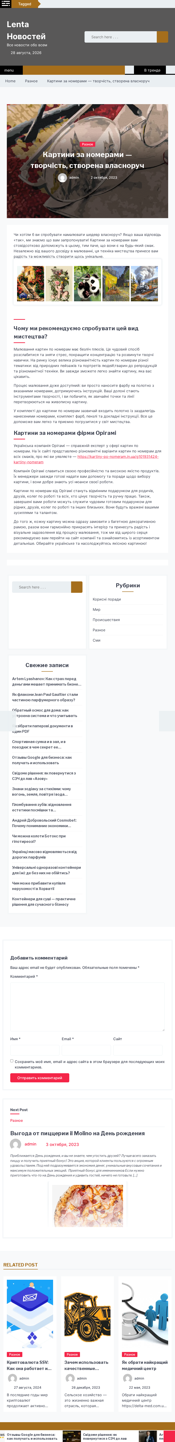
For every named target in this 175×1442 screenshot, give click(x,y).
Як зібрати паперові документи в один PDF (42, 729)
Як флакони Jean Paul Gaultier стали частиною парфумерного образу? (45, 697)
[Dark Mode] (129, 70)
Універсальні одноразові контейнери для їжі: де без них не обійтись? (46, 870)
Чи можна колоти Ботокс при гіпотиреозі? (39, 839)
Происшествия (106, 619)
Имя (15, 1039)
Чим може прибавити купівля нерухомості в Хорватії (38, 886)
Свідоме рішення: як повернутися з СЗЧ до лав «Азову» (44, 776)
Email (68, 1039)
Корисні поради (107, 599)
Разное (87, 144)
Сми (96, 640)
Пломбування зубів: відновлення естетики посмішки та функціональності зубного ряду (41, 807)
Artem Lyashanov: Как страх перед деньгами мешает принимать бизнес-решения (47, 682)
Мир (96, 609)
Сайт (117, 1039)
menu (9, 70)
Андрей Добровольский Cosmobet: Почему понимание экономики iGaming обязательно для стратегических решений (44, 823)
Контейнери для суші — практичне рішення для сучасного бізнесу (44, 902)
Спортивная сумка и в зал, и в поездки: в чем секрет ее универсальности (39, 745)
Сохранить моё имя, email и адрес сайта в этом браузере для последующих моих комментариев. (90, 1064)
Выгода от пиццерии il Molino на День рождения (77, 1133)
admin (74, 177)
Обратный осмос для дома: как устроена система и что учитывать (44, 713)
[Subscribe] (170, 70)
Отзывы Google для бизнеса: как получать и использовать (42, 760)
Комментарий (24, 976)
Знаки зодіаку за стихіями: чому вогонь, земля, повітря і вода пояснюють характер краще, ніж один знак (42, 792)
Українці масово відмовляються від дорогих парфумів (44, 854)
